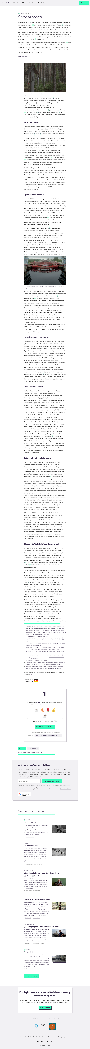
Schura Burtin (36, 918)
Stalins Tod (28, 952)
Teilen (23, 748)
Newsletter (26, 770)
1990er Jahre (30, 39)
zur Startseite (32, 976)
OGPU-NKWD (52, 296)
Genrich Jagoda (30, 822)
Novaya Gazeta (28, 870)
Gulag (25, 582)
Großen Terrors (44, 228)
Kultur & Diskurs (29, 943)
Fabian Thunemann (30, 968)
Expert (26, 897)
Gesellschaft (28, 864)
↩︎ (48, 634)
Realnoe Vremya (29, 924)
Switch (53, 721)
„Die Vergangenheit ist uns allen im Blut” (41, 927)
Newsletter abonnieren (52, 781)
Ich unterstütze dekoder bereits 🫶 (48, 735)
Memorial (44, 110)
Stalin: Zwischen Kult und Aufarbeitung (32, 752)
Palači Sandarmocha (41, 636)
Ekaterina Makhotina (25, 56)
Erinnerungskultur (46, 436)
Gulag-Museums (57, 655)
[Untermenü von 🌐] (76, 3)
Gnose (26, 13)
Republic (26, 843)
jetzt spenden (45, 1007)
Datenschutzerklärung (65, 789)
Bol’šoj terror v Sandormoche (54, 638)
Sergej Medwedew (37, 864)
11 (29, 473)
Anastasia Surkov (30, 837)
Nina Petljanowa (37, 890)
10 (51, 431)
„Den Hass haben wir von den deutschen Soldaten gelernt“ (41, 874)
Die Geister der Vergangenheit (37, 899)
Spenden (84, 3)
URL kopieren (34, 748)
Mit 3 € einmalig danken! (44, 727)
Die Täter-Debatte (31, 846)
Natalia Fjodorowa (39, 943)
